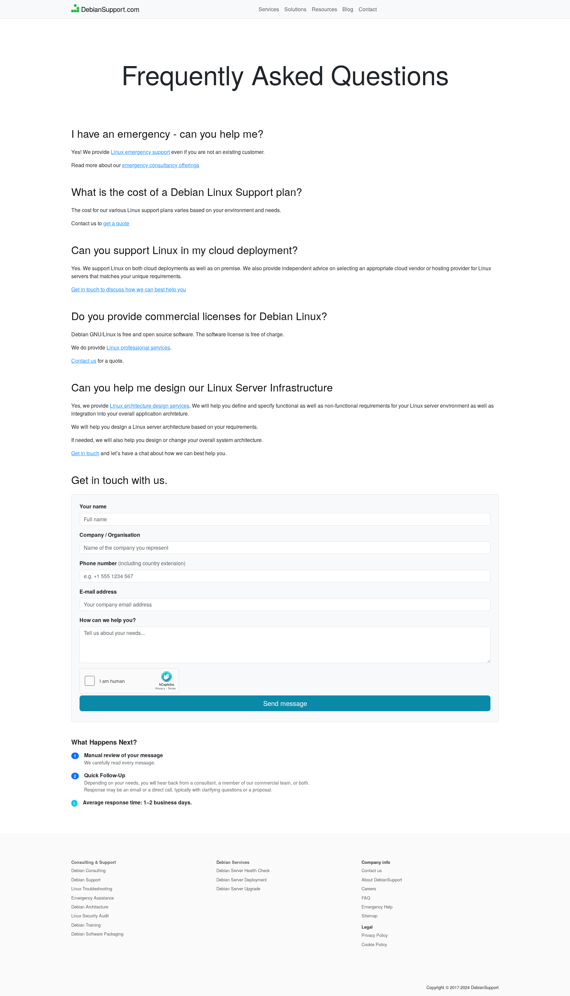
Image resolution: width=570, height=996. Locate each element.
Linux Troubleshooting (91, 888)
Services (269, 9)
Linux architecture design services (149, 405)
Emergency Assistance (92, 898)
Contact (368, 9)
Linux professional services (138, 347)
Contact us (83, 360)
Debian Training (86, 925)
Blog (347, 9)
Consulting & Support (93, 862)
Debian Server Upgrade (238, 888)
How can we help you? (107, 620)
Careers (369, 888)
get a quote (116, 223)
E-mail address (98, 591)
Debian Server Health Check (242, 870)
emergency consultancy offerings (160, 165)
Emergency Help (377, 907)
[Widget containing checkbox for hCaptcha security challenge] (129, 680)
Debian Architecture (89, 907)
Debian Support (86, 879)
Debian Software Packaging (97, 934)
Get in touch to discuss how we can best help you (128, 289)
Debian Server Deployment (241, 879)
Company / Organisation (109, 534)
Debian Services (232, 862)
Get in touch (85, 453)
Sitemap (369, 915)
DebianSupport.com (109, 9)
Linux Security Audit (90, 915)
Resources (324, 9)
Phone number (98, 563)
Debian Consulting (88, 870)
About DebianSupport (382, 879)
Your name (93, 506)
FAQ (366, 898)
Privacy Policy (375, 935)
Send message (285, 703)
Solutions (295, 9)
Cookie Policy (374, 944)
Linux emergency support (140, 152)
